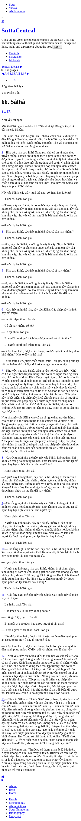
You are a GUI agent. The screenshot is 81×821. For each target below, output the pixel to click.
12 (3, 655)
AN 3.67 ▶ (22, 73)
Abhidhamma (17, 11)
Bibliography (17, 812)
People (13, 799)
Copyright (15, 816)
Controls (14, 53)
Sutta (12, 4)
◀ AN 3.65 (8, 73)
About (13, 786)
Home (12, 793)
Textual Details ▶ (12, 66)
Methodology (17, 802)
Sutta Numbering (19, 809)
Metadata (14, 60)
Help (12, 789)
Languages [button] (11, 70)
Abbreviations (17, 806)
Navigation (15, 56)
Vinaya (13, 8)
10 (3, 549)
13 (3, 699)
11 (3, 594)
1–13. (12, 80)
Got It (57, 46)
